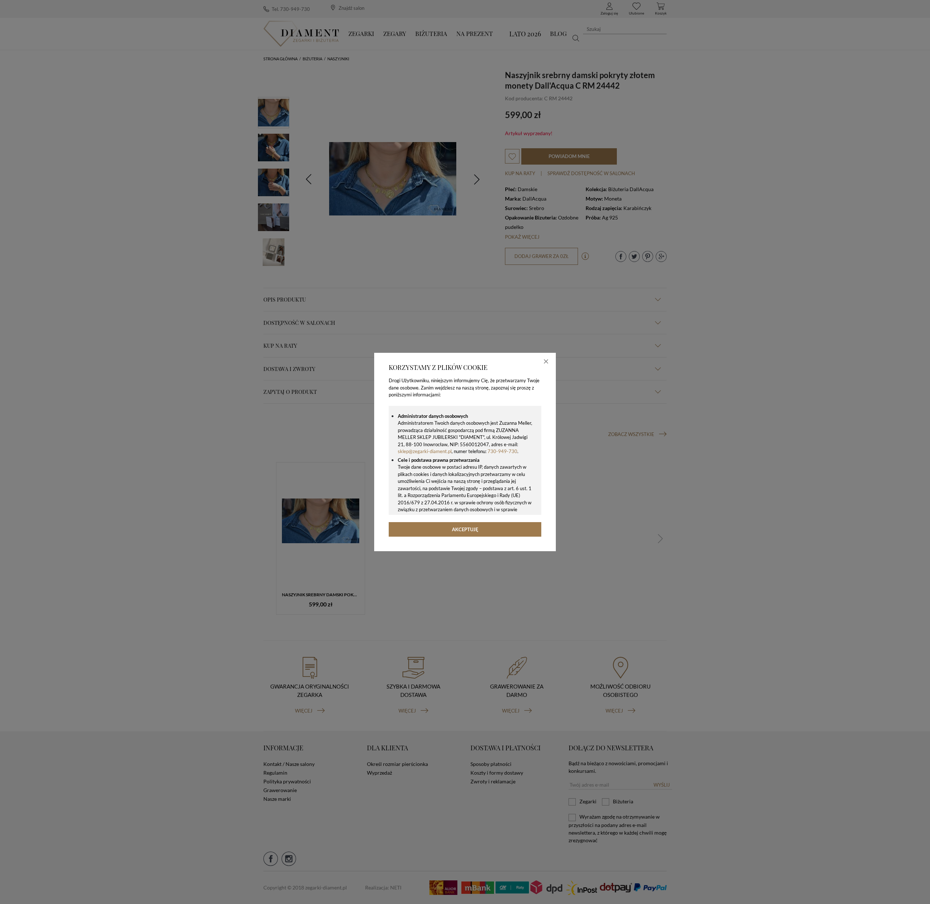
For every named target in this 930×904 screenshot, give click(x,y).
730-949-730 (502, 451)
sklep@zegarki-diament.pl (425, 451)
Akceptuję (465, 529)
